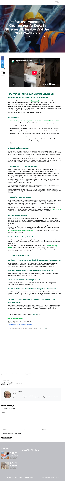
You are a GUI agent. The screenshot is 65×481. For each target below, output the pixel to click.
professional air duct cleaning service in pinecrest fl (14, 373)
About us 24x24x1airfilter (47, 477)
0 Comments (48, 36)
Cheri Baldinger (18, 36)
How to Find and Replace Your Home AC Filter (14, 454)
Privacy (57, 477)
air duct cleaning (32, 373)
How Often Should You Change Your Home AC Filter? (14, 464)
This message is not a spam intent (12, 433)
